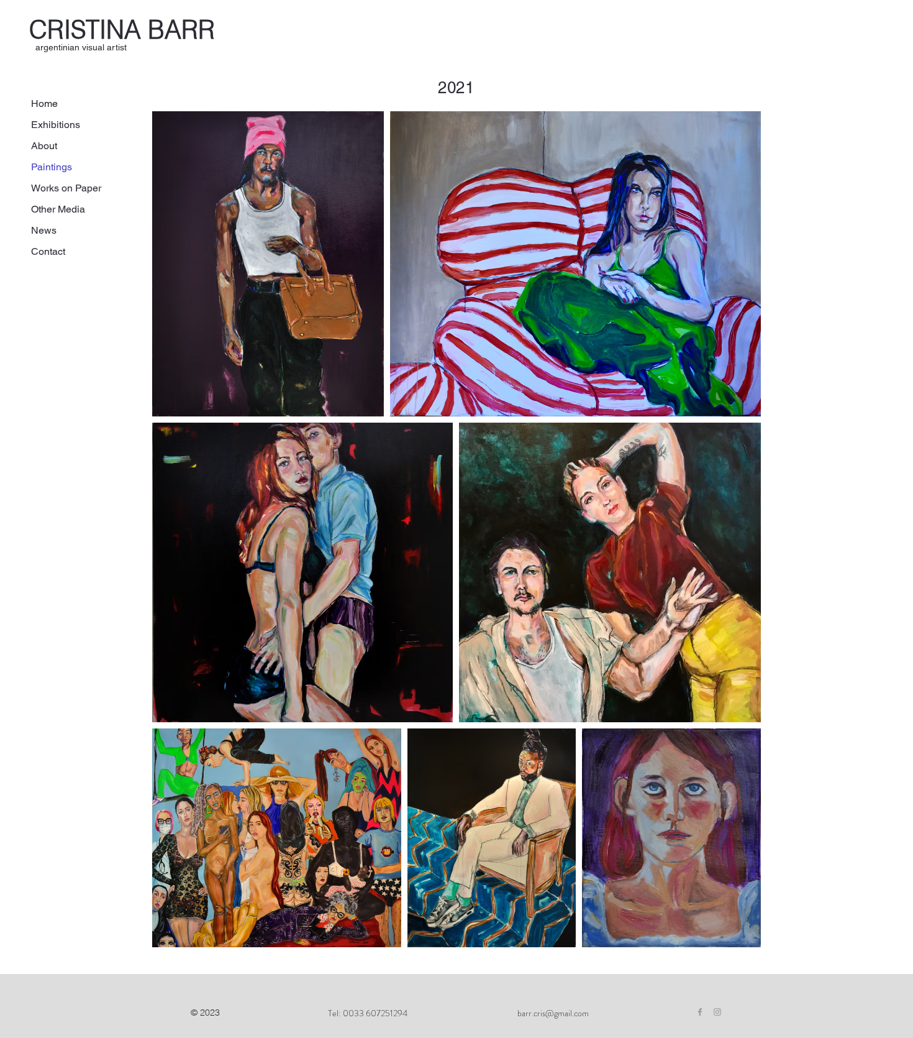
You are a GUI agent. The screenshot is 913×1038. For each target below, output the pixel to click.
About (44, 146)
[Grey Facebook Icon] (700, 1012)
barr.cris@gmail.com (553, 1013)
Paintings (51, 167)
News (44, 230)
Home (44, 103)
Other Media (58, 209)
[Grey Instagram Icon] (717, 1012)
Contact (48, 251)
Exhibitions (55, 125)
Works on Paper (66, 188)
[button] (81, 47)
